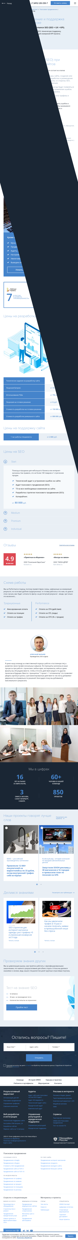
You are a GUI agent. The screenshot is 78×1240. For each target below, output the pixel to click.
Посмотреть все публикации (62, 893)
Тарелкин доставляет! (63, 1216)
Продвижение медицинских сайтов (29, 1205)
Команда (20, 1080)
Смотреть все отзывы (66, 545)
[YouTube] (31, 1230)
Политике (15, 1067)
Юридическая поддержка (37, 1128)
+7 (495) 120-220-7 (39, 3)
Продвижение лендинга (49, 1163)
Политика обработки (24, 1237)
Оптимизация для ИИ (11, 1098)
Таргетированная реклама (62, 1098)
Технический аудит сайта (37, 1103)
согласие (28, 1065)
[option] (34, 559)
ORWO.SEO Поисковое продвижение (61, 1122)
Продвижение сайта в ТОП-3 (13, 1169)
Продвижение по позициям (13, 1187)
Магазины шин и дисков (28, 1215)
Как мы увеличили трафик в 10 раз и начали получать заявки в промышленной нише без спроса (56, 926)
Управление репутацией (37, 1125)
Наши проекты (64, 1219)
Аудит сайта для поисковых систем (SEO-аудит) (38, 1096)
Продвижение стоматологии (27, 1210)
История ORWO (35, 1080)
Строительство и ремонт (9, 1210)
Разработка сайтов (10, 1126)
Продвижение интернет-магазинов (53, 1160)
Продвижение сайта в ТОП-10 (13, 1172)
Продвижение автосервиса (27, 1219)
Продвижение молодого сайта (51, 1166)
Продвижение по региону (12, 1190)
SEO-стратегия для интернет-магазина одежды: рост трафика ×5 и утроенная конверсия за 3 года (21, 932)
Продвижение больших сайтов (51, 1169)
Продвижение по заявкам (12, 1181)
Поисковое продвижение (12, 1101)
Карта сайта (7, 1143)
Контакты (58, 1083)
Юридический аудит (35, 1106)
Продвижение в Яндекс (11, 1163)
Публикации (45, 1210)
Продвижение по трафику (12, 1178)
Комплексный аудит (35, 1108)
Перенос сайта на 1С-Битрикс (13, 1129)
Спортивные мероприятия (64, 1211)
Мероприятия (43, 1083)
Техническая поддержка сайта (14, 1120)
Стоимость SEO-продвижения (13, 1166)
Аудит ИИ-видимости (35, 1100)
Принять (70, 1236)
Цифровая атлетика (66, 1207)
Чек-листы (44, 1204)
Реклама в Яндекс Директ (62, 1095)
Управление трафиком (11, 1103)
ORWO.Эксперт (64, 1204)
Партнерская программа (61, 1118)
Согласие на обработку (11, 1139)
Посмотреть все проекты (61, 817)
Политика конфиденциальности (14, 1141)
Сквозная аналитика (10, 1106)
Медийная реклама (60, 1104)
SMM (55, 1107)
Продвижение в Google (11, 1160)
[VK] (27, 1230)
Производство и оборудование (9, 1205)
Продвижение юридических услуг (10, 1215)
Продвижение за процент (12, 1184)
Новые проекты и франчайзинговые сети (9, 1220)
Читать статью (14, 941)
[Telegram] (24, 1230)
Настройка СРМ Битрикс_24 (13, 1123)
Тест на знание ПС (59, 1126)
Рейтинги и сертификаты (23, 1083)
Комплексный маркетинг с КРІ (63, 1101)
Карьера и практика (54, 1080)
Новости (43, 1207)
